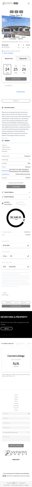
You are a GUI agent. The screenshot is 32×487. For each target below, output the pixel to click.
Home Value (16, 405)
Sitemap (26, 485)
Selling (16, 401)
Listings (16, 396)
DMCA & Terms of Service (17, 485)
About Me (16, 407)
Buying (16, 399)
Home (16, 394)
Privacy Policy (7, 485)
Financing (16, 403)
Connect (16, 410)
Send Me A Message (16, 445)
